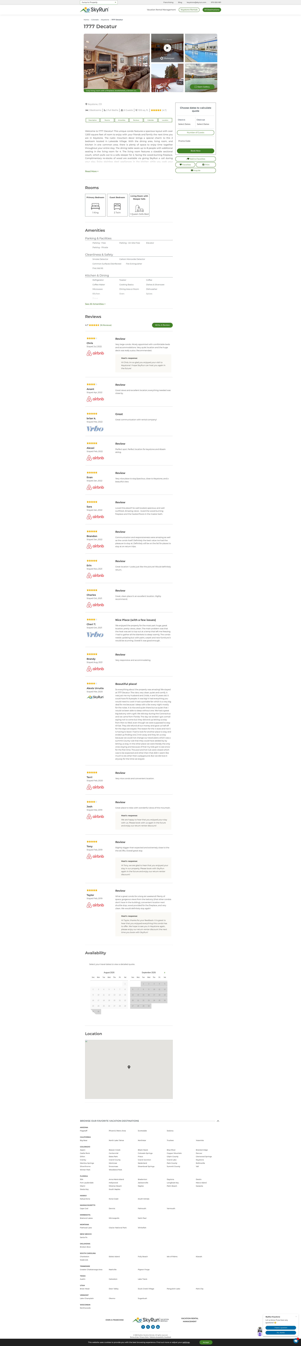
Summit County (173, 1166)
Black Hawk (143, 1150)
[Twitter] (148, 1327)
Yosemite (200, 1140)
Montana (84, 1224)
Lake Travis (142, 1279)
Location (165, 120)
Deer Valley (114, 1289)
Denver (199, 1153)
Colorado (95, 20)
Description (93, 120)
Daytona (170, 1179)
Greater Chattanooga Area (91, 1269)
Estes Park (113, 1156)
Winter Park (85, 1170)
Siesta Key (84, 1189)
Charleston (84, 1257)
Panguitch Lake (173, 1289)
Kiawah (199, 1257)
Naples (141, 1186)
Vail (197, 1166)
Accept (206, 1342)
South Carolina (88, 1253)
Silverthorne (85, 1166)
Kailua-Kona (85, 1199)
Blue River (171, 1150)
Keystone (105, 20)
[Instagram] (153, 1327)
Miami (82, 1186)
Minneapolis (114, 1218)
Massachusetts (87, 1205)
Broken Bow (85, 1247)
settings (186, 1342)
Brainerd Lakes (86, 1218)
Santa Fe (83, 1237)
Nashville (113, 1269)
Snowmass (113, 1166)
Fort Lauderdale (86, 1183)
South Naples (114, 1189)
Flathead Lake (86, 1228)
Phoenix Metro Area (117, 1131)
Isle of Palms (172, 1257)
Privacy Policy (144, 1337)
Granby (83, 1160)
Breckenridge (202, 1150)
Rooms (107, 120)
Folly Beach (143, 1257)
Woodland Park (115, 1170)
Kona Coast (113, 1199)
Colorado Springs (145, 1153)
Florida (84, 1176)
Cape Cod (84, 1208)
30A (81, 1179)
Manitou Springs (87, 1163)
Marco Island (201, 1183)
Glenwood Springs (204, 1156)
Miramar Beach (115, 1186)
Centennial (113, 1153)
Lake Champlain (87, 1298)
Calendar (150, 120)
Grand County (115, 1160)
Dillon (82, 1156)
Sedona (170, 1131)
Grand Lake (171, 1160)
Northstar (142, 1140)
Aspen (82, 1150)
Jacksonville (143, 1183)
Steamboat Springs (146, 1166)
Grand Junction (144, 1160)
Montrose (113, 1163)
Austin (82, 1279)
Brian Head (84, 1289)
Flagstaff (83, 1131)
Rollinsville (200, 1163)
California (85, 1137)
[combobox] (99, 2)
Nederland (142, 1163)
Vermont (84, 1295)
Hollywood (113, 1183)
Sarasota (199, 1186)
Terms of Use (134, 1337)
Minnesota (85, 1215)
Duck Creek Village (146, 1289)
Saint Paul (142, 1218)
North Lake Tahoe (116, 1140)
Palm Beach (172, 1186)
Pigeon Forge (144, 1269)
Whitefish (142, 1228)
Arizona (84, 1127)
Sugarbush (142, 1298)
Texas (82, 1276)
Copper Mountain (174, 1153)
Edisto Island (114, 1257)
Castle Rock (85, 1153)
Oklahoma (85, 1244)
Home (86, 20)
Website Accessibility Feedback (160, 1337)
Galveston (113, 1279)
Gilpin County (172, 1156)
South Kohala (143, 1199)
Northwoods (85, 1308)
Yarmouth (171, 1208)
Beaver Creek (114, 1150)
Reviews (136, 120)
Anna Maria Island (116, 1179)
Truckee (170, 1140)
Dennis (112, 1208)
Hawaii (83, 1196)
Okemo (112, 1298)
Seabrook (84, 1260)
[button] (295, 1340)
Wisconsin (85, 1305)
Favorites (186, 165)
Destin (199, 1179)
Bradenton (142, 1179)
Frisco (140, 1156)
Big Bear (83, 1140)
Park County (172, 1163)
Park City (199, 1289)
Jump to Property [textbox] (89, 2)
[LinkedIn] (158, 1327)
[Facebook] (143, 1327)
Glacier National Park (118, 1228)
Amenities (121, 120)
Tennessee (85, 1266)
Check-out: (201, 120)
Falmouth (142, 1208)
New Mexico (86, 1234)
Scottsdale (142, 1131)
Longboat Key (173, 1183)
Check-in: (181, 120)
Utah (82, 1285)
